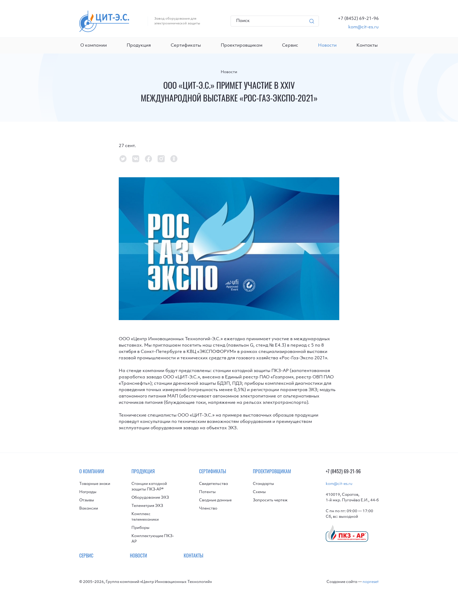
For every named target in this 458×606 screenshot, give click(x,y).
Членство (208, 509)
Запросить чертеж (270, 500)
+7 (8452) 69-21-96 (343, 472)
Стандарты (263, 484)
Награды (87, 492)
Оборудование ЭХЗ (150, 498)
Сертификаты (186, 45)
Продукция (139, 45)
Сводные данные (215, 500)
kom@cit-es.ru (339, 484)
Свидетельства (213, 484)
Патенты (207, 492)
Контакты (367, 45)
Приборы (140, 528)
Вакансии (88, 509)
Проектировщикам (241, 45)
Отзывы (86, 500)
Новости (229, 72)
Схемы (259, 492)
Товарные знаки (94, 484)
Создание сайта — (353, 582)
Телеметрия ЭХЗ (147, 506)
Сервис (290, 45)
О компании (93, 45)
